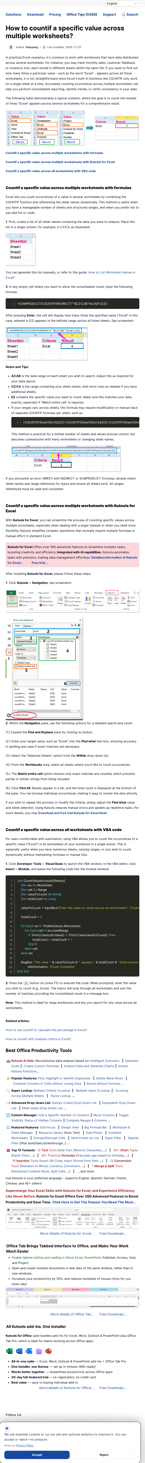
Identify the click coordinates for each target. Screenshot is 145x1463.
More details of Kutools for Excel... (67, 1233)
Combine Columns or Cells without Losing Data (47, 1083)
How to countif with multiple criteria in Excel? (38, 1039)
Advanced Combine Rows (30, 1171)
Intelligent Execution (104, 1061)
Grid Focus (47, 1127)
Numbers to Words (34, 1166)
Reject (104, 1455)
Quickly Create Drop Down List (74, 1103)
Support (109, 14)
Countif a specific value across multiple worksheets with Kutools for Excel (60, 162)
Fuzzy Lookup (61, 1096)
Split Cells (58, 1171)
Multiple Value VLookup (93, 1090)
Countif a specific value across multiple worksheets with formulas (54, 153)
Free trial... (40, 563)
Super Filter (113, 1138)
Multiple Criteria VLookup (52, 1090)
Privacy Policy (25, 1445)
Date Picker (94, 1132)
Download (35, 14)
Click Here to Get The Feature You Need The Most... (94, 1202)
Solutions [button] (13, 14)
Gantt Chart (20, 1155)
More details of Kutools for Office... (66, 1388)
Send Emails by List (85, 1138)
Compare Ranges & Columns (86, 1120)
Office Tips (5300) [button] (81, 14)
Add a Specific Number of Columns (64, 1115)
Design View (70, 1127)
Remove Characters (87, 1150)
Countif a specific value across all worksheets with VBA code (51, 171)
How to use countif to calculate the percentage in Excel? (46, 1030)
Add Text (65, 1150)
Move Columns (104, 1115)
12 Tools (47, 1150)
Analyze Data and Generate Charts (89, 1066)
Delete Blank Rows (109, 1078)
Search (132, 14)
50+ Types (125, 1150)
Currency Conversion (65, 1166)
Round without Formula (103, 1083)
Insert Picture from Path (81, 1161)
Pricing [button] (55, 14)
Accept (37, 1455)
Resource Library (51, 1132)
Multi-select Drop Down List (42, 1108)
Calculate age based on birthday (100, 1155)
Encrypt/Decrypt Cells (49, 1138)
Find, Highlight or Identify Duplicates (64, 1078)
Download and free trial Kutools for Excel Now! (72, 813)
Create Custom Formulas (41, 1066)
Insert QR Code (51, 1161)
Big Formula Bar (95, 1127)
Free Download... (112, 1233)
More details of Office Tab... (72, 1314)
